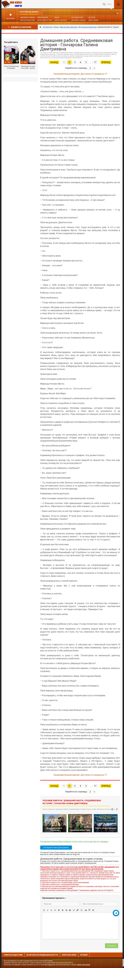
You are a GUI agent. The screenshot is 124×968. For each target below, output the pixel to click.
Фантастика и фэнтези (29, 20)
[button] (44, 910)
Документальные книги (80, 20)
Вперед (106, 62)
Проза (56, 17)
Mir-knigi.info (19, 4)
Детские (91, 17)
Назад (54, 62)
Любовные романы (27, 17)
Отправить (111, 946)
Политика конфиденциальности (42, 955)
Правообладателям (13, 955)
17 (95, 62)
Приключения (42, 17)
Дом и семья (93, 20)
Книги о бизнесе (60, 20)
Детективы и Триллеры (46, 20)
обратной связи (83, 965)
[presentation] (44, 910)
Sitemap (84, 955)
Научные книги (77, 17)
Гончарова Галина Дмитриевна (56, 848)
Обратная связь (69, 955)
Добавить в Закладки (21, 27)
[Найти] (118, 13)
